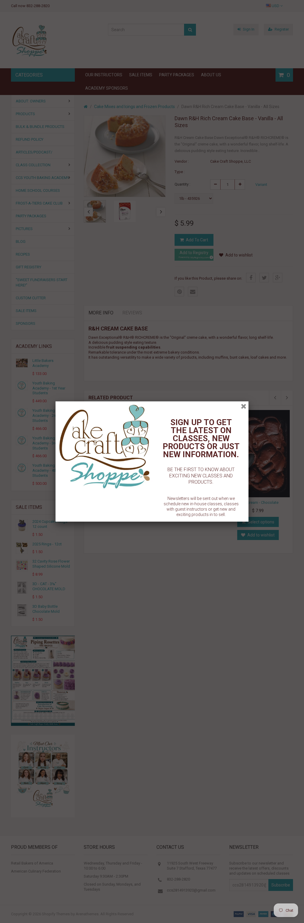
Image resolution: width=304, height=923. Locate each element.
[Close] (243, 406)
